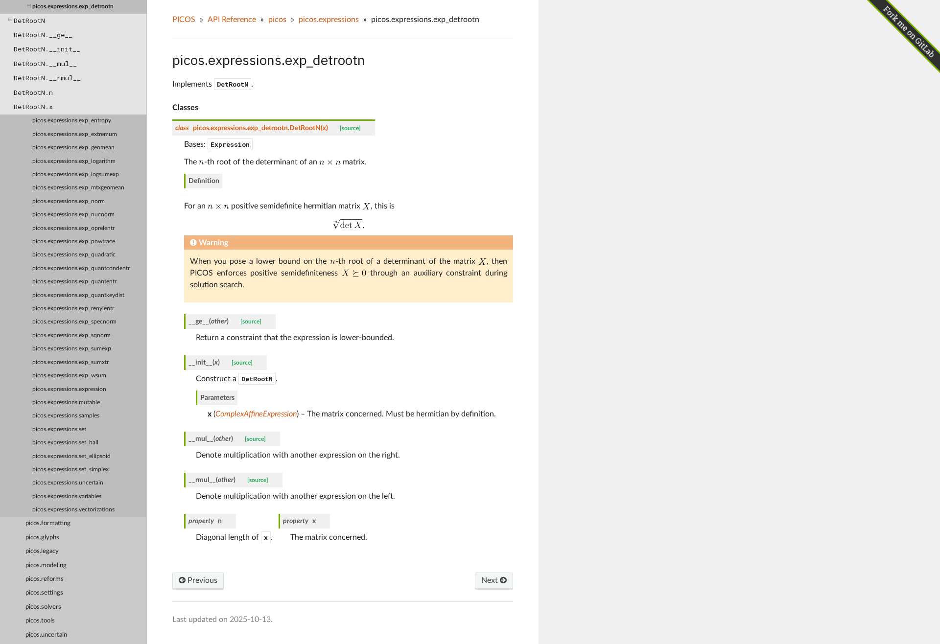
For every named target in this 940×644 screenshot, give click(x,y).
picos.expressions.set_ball (65, 442)
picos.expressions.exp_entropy (71, 120)
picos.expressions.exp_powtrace (73, 241)
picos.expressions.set (59, 429)
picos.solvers (43, 607)
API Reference (232, 19)
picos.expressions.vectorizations (73, 509)
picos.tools (40, 621)
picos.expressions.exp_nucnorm (73, 214)
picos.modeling (46, 565)
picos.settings (44, 593)
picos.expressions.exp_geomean (73, 147)
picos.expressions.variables (66, 496)
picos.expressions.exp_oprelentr (73, 228)
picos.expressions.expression (69, 389)
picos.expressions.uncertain (67, 482)
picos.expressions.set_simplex (70, 469)
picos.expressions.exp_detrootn (73, 6)
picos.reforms (44, 579)
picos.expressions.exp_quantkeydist (78, 295)
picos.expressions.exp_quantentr (74, 281)
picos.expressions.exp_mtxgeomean (78, 187)
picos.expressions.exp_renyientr (73, 308)
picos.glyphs (42, 537)
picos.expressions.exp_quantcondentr (81, 268)
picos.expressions (329, 19)
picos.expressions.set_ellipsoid (71, 456)
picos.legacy (42, 551)
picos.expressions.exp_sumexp (71, 348)
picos (277, 19)
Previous (201, 580)
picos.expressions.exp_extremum (74, 134)
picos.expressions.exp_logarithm (74, 161)
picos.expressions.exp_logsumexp (75, 174)
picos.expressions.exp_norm (68, 201)
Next (490, 580)
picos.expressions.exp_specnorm (74, 321)
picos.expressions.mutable (66, 402)
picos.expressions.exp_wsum (69, 375)
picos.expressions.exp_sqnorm (71, 335)
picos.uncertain (46, 635)
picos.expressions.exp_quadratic (74, 254)
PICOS (183, 19)
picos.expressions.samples (65, 415)
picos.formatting (47, 523)
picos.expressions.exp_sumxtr (70, 362)
